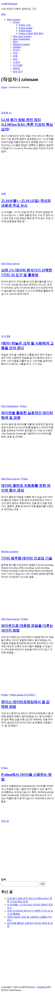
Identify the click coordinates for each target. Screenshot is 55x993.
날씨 (15, 59)
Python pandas (25, 28)
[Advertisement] (27, 850)
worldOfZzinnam (9, 3)
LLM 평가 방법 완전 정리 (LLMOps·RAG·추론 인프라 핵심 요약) (27, 124)
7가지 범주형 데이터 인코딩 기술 (26, 558)
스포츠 (16, 62)
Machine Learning (21, 44)
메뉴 (3, 14)
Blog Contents (13, 19)
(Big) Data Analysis (22, 36)
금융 (15, 56)
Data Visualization (21, 39)
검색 (3, 879)
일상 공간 (18, 71)
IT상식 (16, 50)
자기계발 (17, 65)
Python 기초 (25, 25)
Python (16, 22)
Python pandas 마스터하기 (22, 695)
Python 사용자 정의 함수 (31, 33)
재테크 (16, 68)
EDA (15, 41)
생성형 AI (6, 112)
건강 (15, 53)
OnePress (41, 987)
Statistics (17, 47)
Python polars (25, 30)
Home (4, 87)
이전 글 (5, 821)
